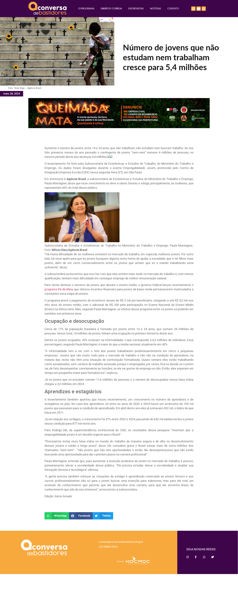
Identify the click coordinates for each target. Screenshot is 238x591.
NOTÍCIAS (155, 8)
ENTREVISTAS (136, 8)
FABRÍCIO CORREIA (111, 8)
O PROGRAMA (86, 8)
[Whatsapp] (204, 8)
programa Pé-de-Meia (59, 289)
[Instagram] (193, 8)
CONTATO (173, 8)
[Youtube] (198, 8)
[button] (57, 515)
